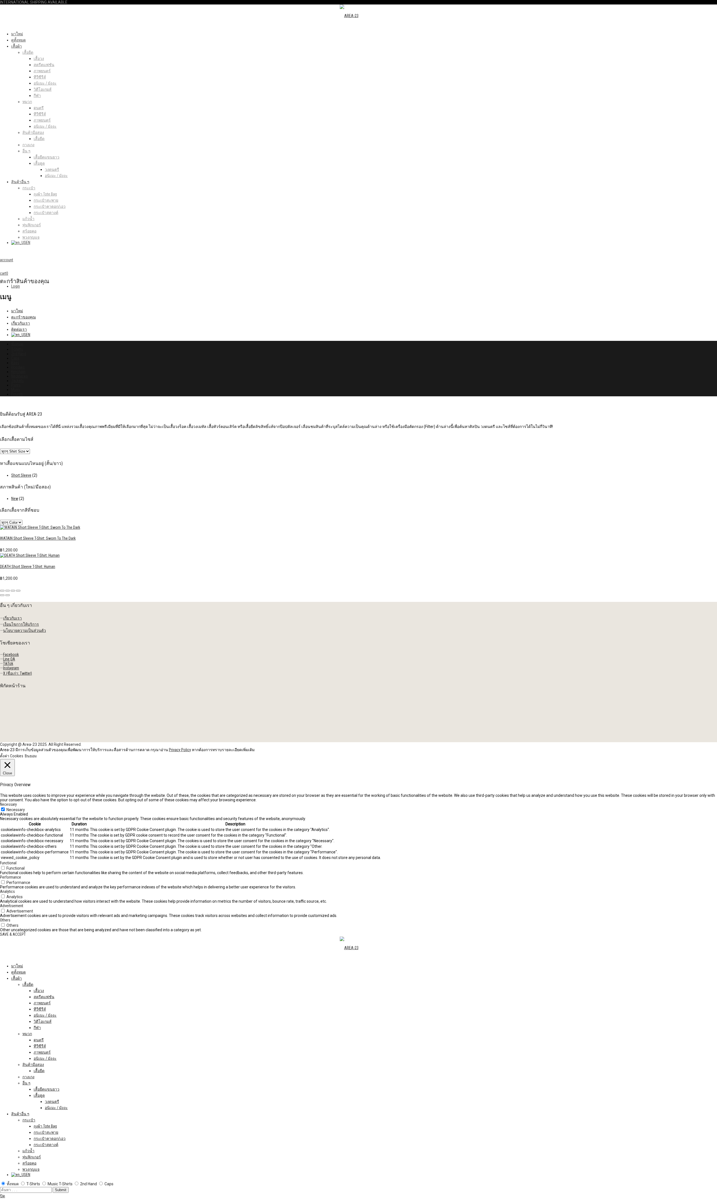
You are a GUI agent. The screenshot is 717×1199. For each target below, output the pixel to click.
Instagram (11, 668)
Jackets (17, 380)
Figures (17, 394)
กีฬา (37, 95)
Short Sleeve (21, 475)
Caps (15, 358)
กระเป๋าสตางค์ (46, 212)
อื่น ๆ (26, 151)
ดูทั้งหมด (18, 40)
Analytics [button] (7, 891)
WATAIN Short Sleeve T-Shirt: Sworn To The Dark (38, 538)
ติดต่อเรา (19, 329)
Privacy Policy (180, 750)
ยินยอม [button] (31, 756)
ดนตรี (39, 108)
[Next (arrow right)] (7, 595)
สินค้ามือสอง (33, 132)
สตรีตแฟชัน (44, 64)
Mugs (15, 389)
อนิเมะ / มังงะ (45, 83)
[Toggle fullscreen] (13, 591)
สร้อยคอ (29, 231)
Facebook (11, 654)
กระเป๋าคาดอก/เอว (50, 206)
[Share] (7, 591)
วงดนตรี (52, 169)
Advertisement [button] (11, 906)
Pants (15, 385)
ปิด (2, 1196)
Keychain (18, 371)
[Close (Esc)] (2, 591)
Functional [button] (8, 863)
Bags (15, 362)
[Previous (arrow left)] (2, 595)
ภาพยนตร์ (42, 71)
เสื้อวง (39, 58)
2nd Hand (18, 353)
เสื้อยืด (27, 52)
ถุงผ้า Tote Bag (45, 194)
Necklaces (19, 376)
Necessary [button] (8, 804)
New (14, 498)
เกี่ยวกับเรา (20, 323)
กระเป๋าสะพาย (46, 200)
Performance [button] (10, 877)
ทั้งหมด (17, 344)
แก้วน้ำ (28, 218)
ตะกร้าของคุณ (23, 317)
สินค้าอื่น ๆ (20, 182)
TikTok (8, 663)
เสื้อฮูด (39, 163)
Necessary (15, 809)
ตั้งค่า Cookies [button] (11, 756)
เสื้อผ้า (16, 46)
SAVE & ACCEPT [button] (13, 934)
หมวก (27, 101)
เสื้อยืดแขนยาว (46, 157)
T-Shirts (17, 349)
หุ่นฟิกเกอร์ (31, 225)
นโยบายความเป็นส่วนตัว (24, 630)
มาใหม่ (17, 34)
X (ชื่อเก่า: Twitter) (17, 673)
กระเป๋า (28, 188)
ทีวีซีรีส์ (40, 77)
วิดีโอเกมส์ (43, 89)
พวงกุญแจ (30, 237)
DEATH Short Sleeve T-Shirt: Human (27, 566)
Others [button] (5, 920)
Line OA (9, 659)
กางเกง (28, 145)
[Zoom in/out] (18, 591)
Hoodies (18, 367)
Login (15, 286)
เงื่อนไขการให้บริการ (21, 624)
